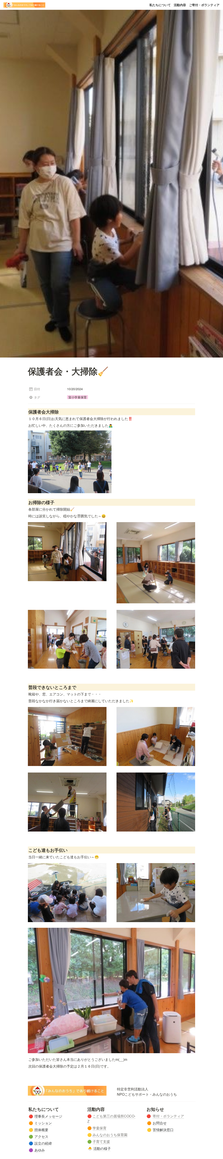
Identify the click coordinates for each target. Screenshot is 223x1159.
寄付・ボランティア (168, 1116)
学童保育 (99, 1127)
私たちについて (160, 5)
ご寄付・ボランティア (204, 5)
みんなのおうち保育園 (110, 1134)
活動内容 (180, 5)
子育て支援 (101, 1141)
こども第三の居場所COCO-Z (111, 1118)
